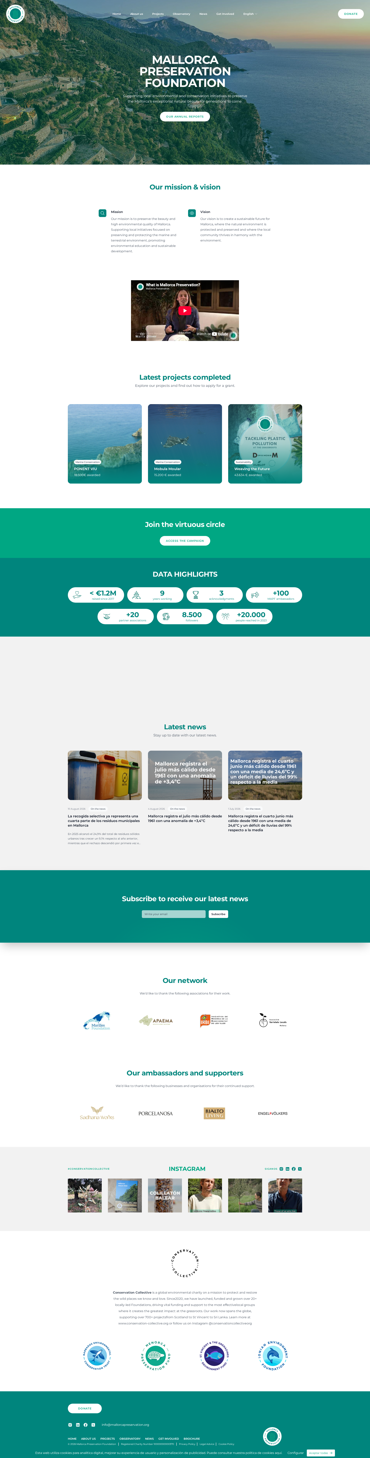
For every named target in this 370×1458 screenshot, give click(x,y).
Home (117, 14)
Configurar (296, 1453)
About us (136, 14)
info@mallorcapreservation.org (125, 1425)
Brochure (192, 1438)
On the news (98, 808)
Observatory (181, 14)
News (203, 14)
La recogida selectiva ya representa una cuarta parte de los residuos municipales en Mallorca (104, 821)
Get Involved (225, 14)
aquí (278, 1453)
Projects (158, 14)
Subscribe (218, 914)
